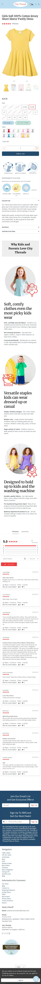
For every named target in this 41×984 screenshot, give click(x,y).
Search (4, 903)
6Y (30, 112)
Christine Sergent (7, 757)
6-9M (10, 107)
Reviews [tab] (15, 531)
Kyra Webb (6, 690)
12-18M (24, 107)
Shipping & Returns (8, 890)
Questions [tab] (25, 531)
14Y (20, 117)
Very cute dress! (8, 577)
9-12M (17, 107)
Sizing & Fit (5, 872)
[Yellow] (20, 52)
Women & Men (7, 863)
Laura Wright (6, 572)
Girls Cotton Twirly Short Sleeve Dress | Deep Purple (19, 677)
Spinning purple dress (10, 716)
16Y (25, 117)
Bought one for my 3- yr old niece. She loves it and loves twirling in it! (20, 580)
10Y (9, 117)
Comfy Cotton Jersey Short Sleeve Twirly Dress (19, 643)
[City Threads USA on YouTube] (7, 934)
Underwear (5, 857)
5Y (25, 112)
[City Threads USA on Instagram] (9, 934)
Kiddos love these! (9, 738)
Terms (17, 841)
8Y (4, 117)
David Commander (8, 672)
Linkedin (25, 585)
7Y (35, 112)
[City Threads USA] (20, 4)
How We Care (6, 874)
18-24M (32, 107)
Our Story (5, 884)
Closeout (5, 868)
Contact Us (5, 888)
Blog (3, 876)
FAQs (3, 894)
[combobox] (5, 822)
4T (14, 112)
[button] (20, 24)
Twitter (19, 585)
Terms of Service (7, 901)
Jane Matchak (6, 594)
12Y (15, 117)
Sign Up (34, 805)
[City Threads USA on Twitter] (3, 934)
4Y (19, 112)
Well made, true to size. (10, 599)
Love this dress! (8, 695)
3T (9, 112)
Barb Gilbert (6, 733)
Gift (4, 763)
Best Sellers (6, 865)
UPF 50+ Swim (6, 855)
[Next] (26, 81)
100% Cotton (6, 853)
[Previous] (14, 81)
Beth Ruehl (6, 711)
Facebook (13, 585)
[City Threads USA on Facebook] (5, 934)
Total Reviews (35, 542)
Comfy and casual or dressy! (12, 697)
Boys (3, 859)
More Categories (7, 870)
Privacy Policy (8, 841)
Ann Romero (6, 637)
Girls (3, 861)
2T (4, 112)
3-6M (4, 107)
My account (6, 896)
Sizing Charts (6, 892)
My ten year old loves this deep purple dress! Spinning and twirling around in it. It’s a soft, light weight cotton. (20, 719)
